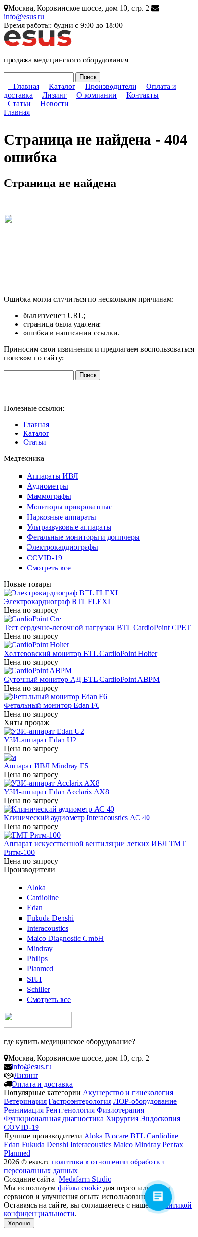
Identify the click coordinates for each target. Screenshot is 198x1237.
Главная (26, 86)
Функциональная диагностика (54, 1118)
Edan (35, 907)
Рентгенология (70, 1110)
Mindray (40, 948)
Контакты (142, 95)
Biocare (116, 1136)
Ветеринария (25, 1101)
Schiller (38, 989)
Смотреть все (49, 568)
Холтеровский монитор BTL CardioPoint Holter (80, 653)
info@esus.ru (24, 16)
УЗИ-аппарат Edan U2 (40, 740)
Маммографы (49, 496)
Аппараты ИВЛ (52, 476)
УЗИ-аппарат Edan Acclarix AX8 (56, 792)
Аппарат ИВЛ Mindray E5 (46, 766)
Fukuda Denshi (50, 918)
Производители (110, 86)
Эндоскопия (160, 1118)
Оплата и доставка (42, 1084)
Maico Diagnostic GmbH (65, 938)
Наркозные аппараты (61, 517)
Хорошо (19, 1223)
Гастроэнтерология (80, 1101)
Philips (37, 958)
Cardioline (43, 897)
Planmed (40, 969)
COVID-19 (44, 558)
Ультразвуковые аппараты (69, 527)
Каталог (62, 86)
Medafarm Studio (85, 1179)
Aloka (36, 887)
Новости (54, 103)
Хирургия (122, 1118)
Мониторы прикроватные (69, 507)
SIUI (34, 979)
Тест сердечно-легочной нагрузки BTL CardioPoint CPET (97, 627)
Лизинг (54, 95)
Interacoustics (47, 928)
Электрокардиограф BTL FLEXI (57, 601)
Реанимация (24, 1110)
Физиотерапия (120, 1110)
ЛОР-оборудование (145, 1101)
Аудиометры (47, 486)
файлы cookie (79, 1188)
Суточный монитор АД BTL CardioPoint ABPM (82, 679)
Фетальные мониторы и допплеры (83, 537)
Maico (123, 1144)
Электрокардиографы (62, 547)
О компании (96, 95)
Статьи (19, 103)
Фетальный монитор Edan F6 (51, 705)
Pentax (172, 1144)
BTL (137, 1136)
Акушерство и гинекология (128, 1093)
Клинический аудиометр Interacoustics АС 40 (77, 818)
